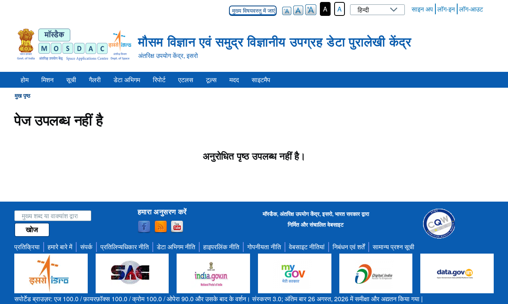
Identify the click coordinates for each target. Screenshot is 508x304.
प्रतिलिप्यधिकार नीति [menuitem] (124, 246)
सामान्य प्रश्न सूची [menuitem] (393, 246)
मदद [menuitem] (234, 79)
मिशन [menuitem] (47, 79)
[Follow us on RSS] (160, 227)
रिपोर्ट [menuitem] (159, 79)
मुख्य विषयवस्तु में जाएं (253, 10)
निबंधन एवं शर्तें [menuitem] (349, 246)
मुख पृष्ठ (22, 95)
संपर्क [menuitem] (86, 246)
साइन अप (422, 8)
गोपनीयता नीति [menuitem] (264, 246)
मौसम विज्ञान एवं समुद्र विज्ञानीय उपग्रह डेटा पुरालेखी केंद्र (274, 41)
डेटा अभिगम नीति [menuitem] (176, 246)
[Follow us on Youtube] (177, 227)
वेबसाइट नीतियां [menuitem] (307, 246)
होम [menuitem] (25, 79)
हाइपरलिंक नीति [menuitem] (221, 246)
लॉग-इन (446, 8)
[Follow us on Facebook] (144, 227)
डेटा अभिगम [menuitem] (127, 79)
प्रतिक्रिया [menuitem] (27, 246)
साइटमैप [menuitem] (261, 79)
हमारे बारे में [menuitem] (60, 246)
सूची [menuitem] (71, 79)
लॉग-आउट (471, 8)
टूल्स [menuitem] (211, 79)
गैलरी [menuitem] (95, 79)
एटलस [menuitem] (185, 79)
